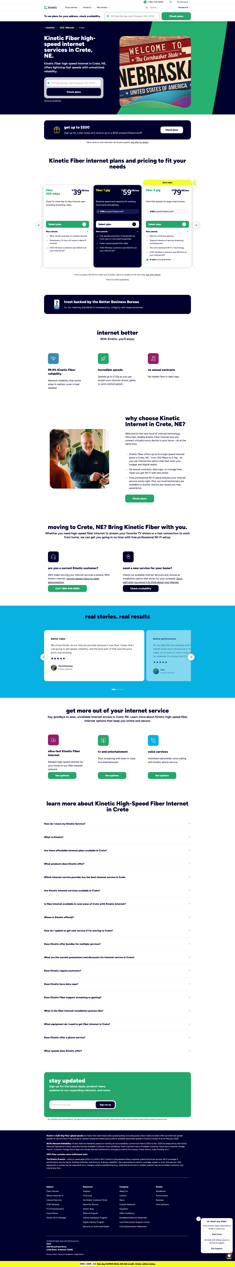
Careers (122, 1195)
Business (160, 1200)
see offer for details (139, 142)
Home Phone (52, 1213)
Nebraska (69, 27)
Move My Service (90, 1204)
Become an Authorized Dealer (96, 1226)
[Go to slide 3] (117, 689)
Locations (50, 27)
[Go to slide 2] (114, 689)
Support (86, 1191)
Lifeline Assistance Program (95, 1218)
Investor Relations (127, 1204)
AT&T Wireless (53, 1204)
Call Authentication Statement (133, 1226)
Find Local (87, 1195)
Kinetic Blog (88, 1209)
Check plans (140, 498)
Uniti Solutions (162, 1204)
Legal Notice (79, 1254)
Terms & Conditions (52, 101)
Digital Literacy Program (93, 1222)
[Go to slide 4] (120, 689)
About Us (123, 1191)
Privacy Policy (52, 1254)
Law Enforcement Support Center (134, 1222)
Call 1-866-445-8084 (67, 588)
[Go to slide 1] (112, 689)
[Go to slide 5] (122, 689)
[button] (147, 7)
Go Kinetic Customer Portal (95, 1200)
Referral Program (90, 1213)
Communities (162, 1195)
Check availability (140, 588)
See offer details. (153, 275)
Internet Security (54, 1200)
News (121, 1200)
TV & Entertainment (55, 1209)
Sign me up (105, 1104)
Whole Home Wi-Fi (55, 1195)
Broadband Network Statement (133, 1218)
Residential (161, 1191)
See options (62, 775)
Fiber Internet (53, 1191)
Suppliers (123, 1209)
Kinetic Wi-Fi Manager (56, 1218)
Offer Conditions (126, 1213)
